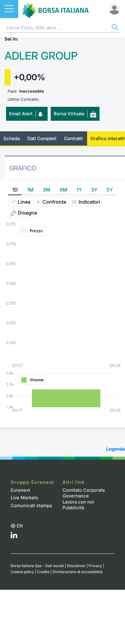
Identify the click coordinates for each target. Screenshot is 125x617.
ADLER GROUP (41, 55)
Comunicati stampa (31, 505)
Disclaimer (76, 565)
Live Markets (24, 497)
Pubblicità (73, 507)
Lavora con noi (78, 502)
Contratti (73, 138)
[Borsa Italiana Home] (55, 9)
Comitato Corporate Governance (83, 493)
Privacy (95, 565)
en (20, 526)
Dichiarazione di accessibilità (77, 571)
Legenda (115, 449)
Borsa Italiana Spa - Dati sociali (37, 565)
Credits (43, 571)
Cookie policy (22, 571)
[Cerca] (114, 28)
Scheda (11, 138)
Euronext (20, 490)
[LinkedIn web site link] (14, 537)
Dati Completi (41, 138)
